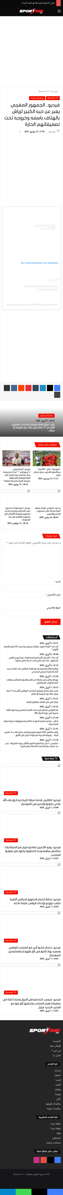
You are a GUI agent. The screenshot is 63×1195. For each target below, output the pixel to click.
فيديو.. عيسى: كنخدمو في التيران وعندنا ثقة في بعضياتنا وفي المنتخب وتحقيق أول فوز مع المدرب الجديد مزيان (32, 1003)
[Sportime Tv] (31, 11)
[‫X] (50, 388)
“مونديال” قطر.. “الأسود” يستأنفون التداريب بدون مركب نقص (47, 472)
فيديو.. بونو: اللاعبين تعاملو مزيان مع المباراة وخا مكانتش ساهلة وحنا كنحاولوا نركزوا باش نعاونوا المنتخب (33, 851)
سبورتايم (52, 131)
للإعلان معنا (55, 1046)
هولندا (58, 1095)
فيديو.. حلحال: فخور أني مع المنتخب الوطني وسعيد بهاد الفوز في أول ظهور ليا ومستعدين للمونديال (35, 951)
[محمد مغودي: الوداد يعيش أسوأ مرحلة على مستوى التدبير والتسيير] (47, 497)
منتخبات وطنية (37, 98)
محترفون (56, 1138)
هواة (59, 1133)
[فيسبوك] (57, 388)
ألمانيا (58, 1085)
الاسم (57, 582)
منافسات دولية (54, 1109)
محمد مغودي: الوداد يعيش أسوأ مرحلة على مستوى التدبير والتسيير (48, 511)
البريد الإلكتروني (53, 595)
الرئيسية (54, 91)
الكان (58, 1099)
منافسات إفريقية (53, 1104)
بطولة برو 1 (55, 1124)
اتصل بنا (57, 1056)
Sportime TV (44, 91)
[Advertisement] (31, 50)
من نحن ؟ (56, 1051)
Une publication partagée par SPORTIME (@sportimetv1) (30, 304)
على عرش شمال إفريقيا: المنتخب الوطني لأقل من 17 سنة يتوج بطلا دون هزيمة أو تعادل (33, 427)
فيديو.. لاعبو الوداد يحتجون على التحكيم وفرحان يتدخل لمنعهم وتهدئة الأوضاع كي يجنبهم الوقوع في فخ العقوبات (17, 514)
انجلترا (58, 1075)
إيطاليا (58, 1090)
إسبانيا (58, 1071)
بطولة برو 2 (55, 1129)
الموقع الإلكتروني (53, 608)
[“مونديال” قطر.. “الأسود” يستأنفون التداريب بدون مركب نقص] (47, 458)
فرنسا (58, 1080)
